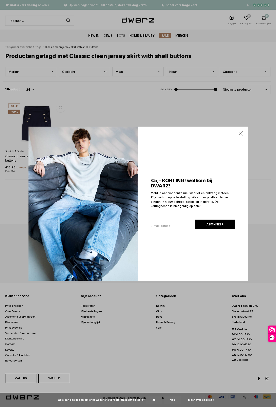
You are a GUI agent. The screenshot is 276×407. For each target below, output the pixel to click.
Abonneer (215, 224)
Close (241, 133)
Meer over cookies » (201, 399)
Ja (154, 399)
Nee (172, 399)
